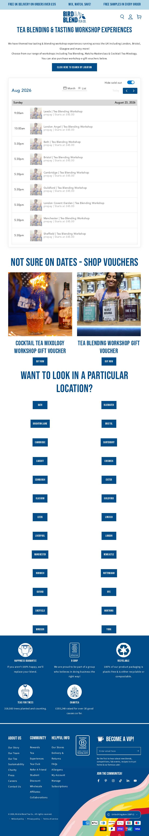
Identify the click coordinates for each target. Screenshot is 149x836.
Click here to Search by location (74, 67)
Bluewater (109, 405)
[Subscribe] (139, 751)
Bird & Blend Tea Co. (24, 814)
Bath (40, 405)
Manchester (40, 554)
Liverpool (40, 536)
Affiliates (35, 792)
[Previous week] (126, 91)
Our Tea (12, 759)
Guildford (109, 498)
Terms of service (50, 818)
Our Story (13, 747)
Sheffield (40, 610)
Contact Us (14, 786)
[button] (122, 17)
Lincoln (109, 517)
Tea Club (35, 764)
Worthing (108, 610)
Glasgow (40, 498)
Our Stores (58, 747)
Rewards (35, 747)
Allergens (57, 770)
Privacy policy (33, 818)
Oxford (40, 592)
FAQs (54, 764)
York (108, 629)
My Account (58, 775)
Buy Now (40, 361)
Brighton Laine (40, 423)
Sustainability (16, 764)
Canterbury (109, 442)
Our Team (13, 753)
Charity (12, 770)
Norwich (40, 573)
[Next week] (133, 91)
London (108, 536)
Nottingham (108, 573)
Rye (109, 592)
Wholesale (36, 786)
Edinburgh (40, 479)
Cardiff (40, 461)
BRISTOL (109, 423)
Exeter (109, 479)
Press (11, 775)
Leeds (40, 517)
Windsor (40, 629)
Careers (12, 781)
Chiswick (108, 461)
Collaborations (39, 797)
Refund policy (17, 818)
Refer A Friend (38, 770)
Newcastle (109, 554)
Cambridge (40, 442)
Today (115, 90)
